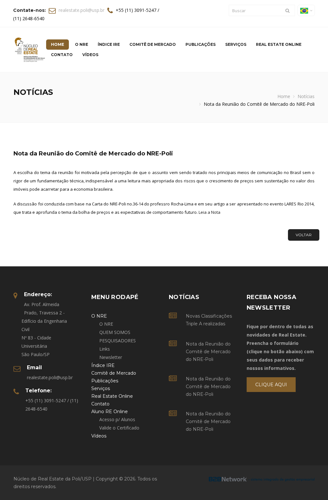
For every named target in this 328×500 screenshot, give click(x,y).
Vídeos (90, 54)
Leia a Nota (209, 212)
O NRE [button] (81, 44)
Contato (62, 54)
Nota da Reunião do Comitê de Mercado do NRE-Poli (208, 351)
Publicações (200, 44)
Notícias (306, 96)
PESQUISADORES (117, 341)
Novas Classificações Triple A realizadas (209, 320)
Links (104, 349)
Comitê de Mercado (152, 44)
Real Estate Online (278, 44)
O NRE (106, 324)
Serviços (235, 44)
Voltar (304, 234)
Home (283, 96)
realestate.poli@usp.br (81, 10)
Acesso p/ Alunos (117, 419)
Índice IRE (109, 44)
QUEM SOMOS (114, 332)
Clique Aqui (271, 385)
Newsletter (110, 357)
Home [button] (57, 44)
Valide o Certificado (119, 428)
